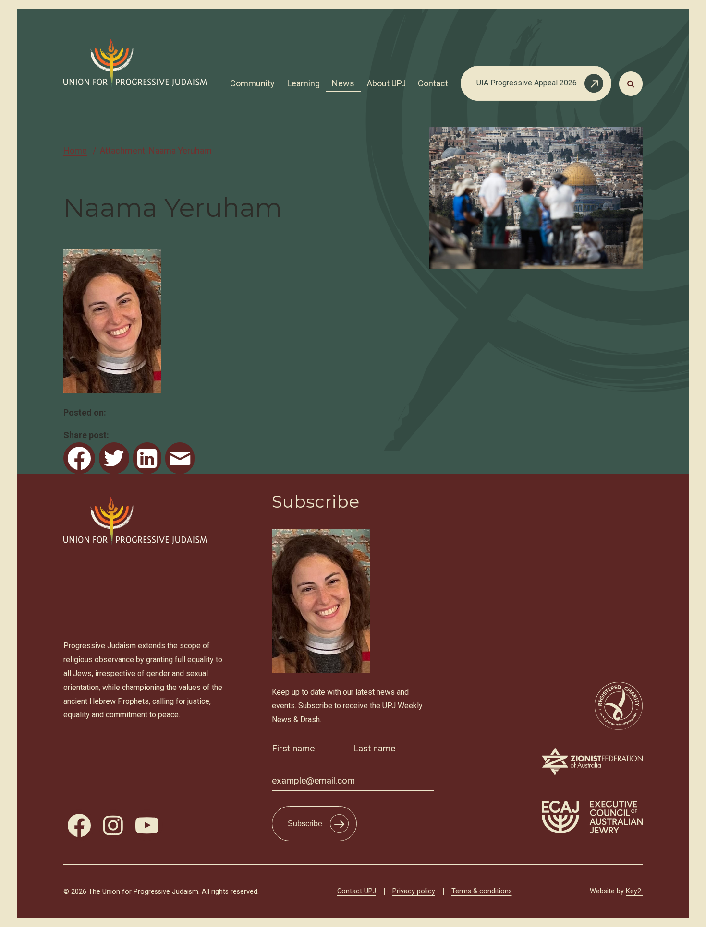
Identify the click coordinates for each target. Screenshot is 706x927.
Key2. (634, 891)
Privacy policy (413, 891)
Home (75, 150)
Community (252, 83)
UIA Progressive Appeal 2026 (526, 82)
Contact (433, 83)
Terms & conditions (481, 891)
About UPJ (386, 83)
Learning (303, 83)
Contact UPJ (356, 891)
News (343, 83)
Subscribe (305, 824)
